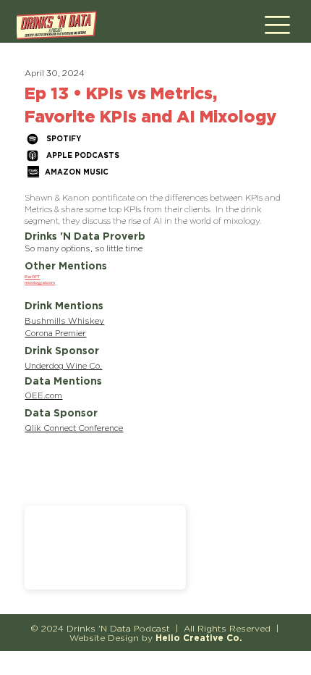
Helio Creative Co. (199, 637)
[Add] (105, 548)
